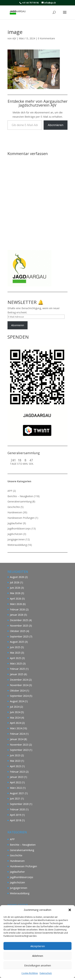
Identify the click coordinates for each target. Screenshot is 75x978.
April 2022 (15, 782)
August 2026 (17, 577)
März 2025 (16, 663)
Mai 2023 (15, 760)
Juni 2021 (15, 798)
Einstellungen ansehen (37, 965)
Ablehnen (37, 955)
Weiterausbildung (17, 544)
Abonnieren (55, 125)
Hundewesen (15, 512)
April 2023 (15, 766)
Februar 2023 (17, 771)
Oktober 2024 (17, 690)
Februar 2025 (17, 668)
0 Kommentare (46, 38)
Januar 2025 (16, 674)
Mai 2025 (15, 652)
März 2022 (16, 787)
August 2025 (17, 641)
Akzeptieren (37, 946)
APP (10, 490)
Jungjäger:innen (16, 539)
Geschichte (14, 507)
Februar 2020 (17, 809)
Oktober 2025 (17, 631)
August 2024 (17, 701)
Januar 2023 (16, 777)
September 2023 (19, 750)
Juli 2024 (14, 706)
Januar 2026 (16, 614)
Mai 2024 (15, 717)
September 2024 (19, 695)
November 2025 (19, 625)
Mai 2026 (15, 593)
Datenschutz (46, 973)
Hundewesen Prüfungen (21, 517)
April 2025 (15, 658)
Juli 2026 (14, 582)
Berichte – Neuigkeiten (20, 496)
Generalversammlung (20, 501)
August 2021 (17, 793)
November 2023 (19, 744)
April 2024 (15, 723)
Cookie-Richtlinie (29, 973)
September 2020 (19, 804)
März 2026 (16, 604)
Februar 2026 (17, 609)
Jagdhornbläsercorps (19, 528)
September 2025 (19, 636)
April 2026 (15, 598)
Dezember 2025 (19, 620)
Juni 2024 (15, 712)
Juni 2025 (15, 647)
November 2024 (19, 685)
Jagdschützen (15, 534)
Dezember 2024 (19, 679)
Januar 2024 (16, 739)
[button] (70, 910)
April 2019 (15, 814)
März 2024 (16, 728)
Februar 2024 (17, 733)
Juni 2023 (15, 755)
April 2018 (15, 820)
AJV (14, 38)
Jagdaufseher (15, 523)
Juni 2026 (15, 587)
